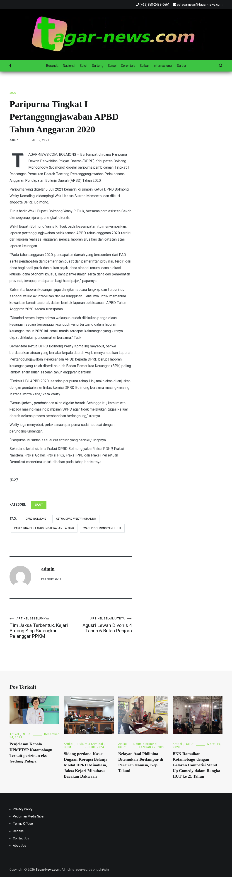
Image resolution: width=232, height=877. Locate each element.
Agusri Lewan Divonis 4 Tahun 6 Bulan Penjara (107, 625)
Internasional (163, 65)
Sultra (181, 65)
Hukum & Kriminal (90, 744)
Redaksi (18, 831)
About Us (19, 845)
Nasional (69, 65)
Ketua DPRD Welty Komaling (76, 518)
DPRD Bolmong (36, 518)
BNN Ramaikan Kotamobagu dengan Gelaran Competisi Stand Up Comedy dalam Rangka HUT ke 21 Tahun (196, 765)
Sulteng (97, 65)
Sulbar (144, 65)
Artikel (14, 734)
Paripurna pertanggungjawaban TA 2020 (44, 528)
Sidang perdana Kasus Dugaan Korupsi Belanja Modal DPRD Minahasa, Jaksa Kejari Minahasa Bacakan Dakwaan (85, 765)
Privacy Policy (22, 809)
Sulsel (112, 65)
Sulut (83, 65)
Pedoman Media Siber (29, 816)
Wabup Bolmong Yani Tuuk (102, 528)
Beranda (52, 65)
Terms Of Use (23, 823)
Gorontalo (128, 65)
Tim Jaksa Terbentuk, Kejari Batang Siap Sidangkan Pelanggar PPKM (39, 628)
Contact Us (21, 838)
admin (14, 140)
